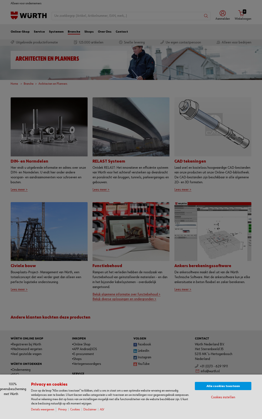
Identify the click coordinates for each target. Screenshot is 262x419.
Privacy (62, 409)
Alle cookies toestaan (223, 386)
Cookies (75, 409)
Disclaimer (90, 409)
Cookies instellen (223, 397)
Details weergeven (42, 409)
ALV (102, 409)
